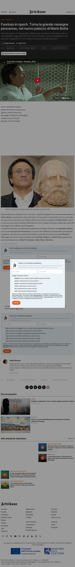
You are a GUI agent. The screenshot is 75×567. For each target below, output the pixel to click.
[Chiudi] (62, 262)
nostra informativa (37, 295)
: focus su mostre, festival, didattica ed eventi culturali (32, 278)
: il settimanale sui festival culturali (25, 291)
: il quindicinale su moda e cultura (25, 286)
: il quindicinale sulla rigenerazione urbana (28, 283)
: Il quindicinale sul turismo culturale (25, 288)
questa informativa (48, 297)
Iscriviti (16, 303)
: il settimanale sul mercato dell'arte (26, 281)
